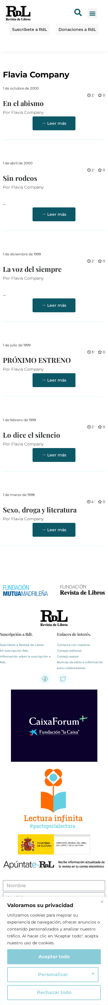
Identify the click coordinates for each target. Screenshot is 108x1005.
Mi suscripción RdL (14, 651)
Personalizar (53, 974)
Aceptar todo (54, 956)
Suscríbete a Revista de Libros (22, 645)
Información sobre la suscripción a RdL (25, 659)
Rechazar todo (54, 992)
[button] (92, 13)
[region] (54, 951)
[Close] (101, 901)
